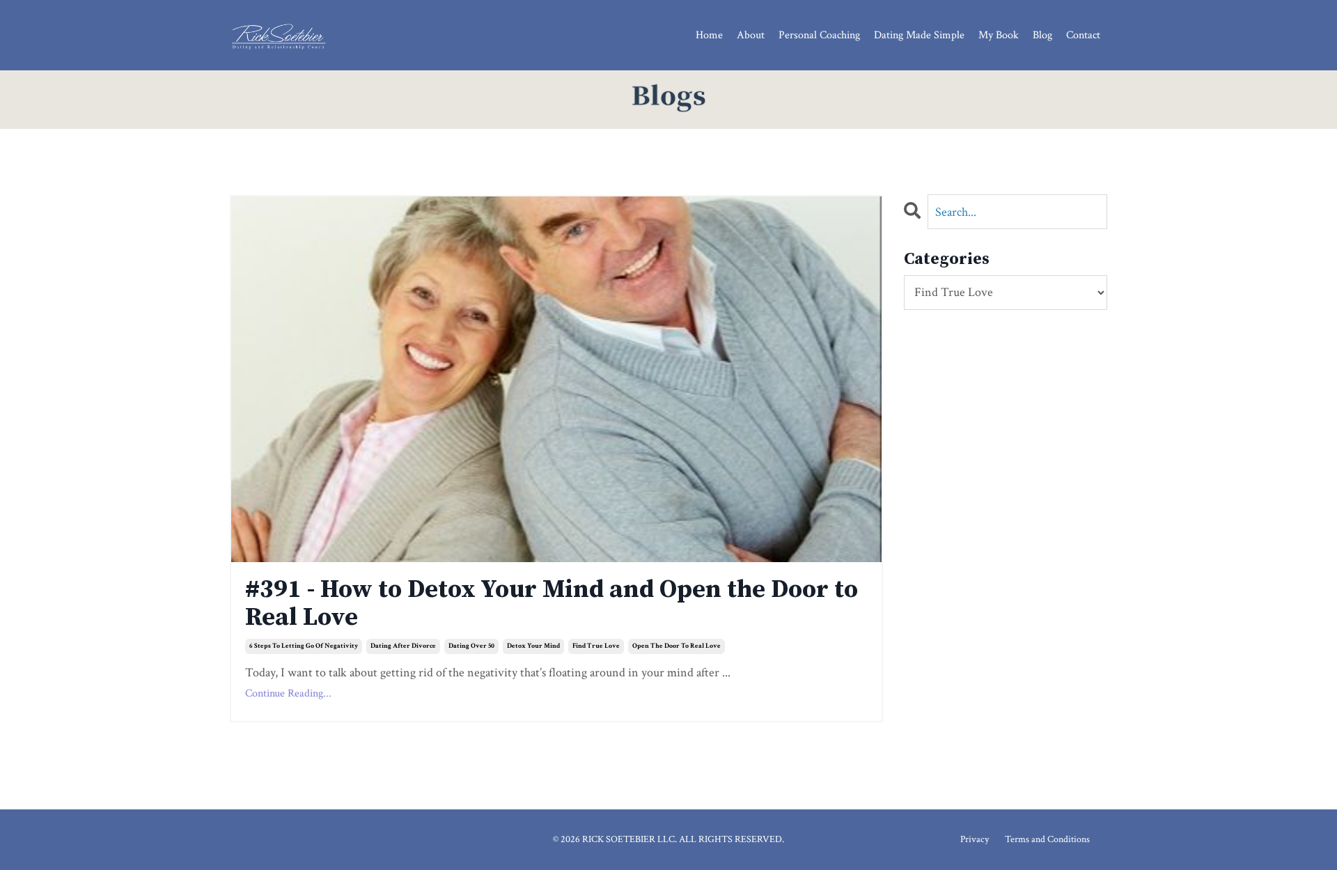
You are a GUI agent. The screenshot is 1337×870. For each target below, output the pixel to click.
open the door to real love (676, 646)
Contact (1083, 35)
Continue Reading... (288, 693)
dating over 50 (471, 646)
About (751, 35)
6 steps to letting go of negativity (303, 646)
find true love (596, 646)
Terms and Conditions (1047, 839)
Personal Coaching (819, 35)
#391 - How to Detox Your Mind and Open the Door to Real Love (551, 603)
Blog (1042, 35)
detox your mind (533, 646)
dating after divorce (403, 646)
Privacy (974, 839)
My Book (998, 35)
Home (709, 35)
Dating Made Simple (919, 35)
